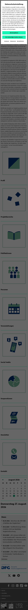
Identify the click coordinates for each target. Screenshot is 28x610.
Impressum (6, 41)
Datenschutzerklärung (16, 22)
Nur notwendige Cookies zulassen (14, 37)
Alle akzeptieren (14, 33)
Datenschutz (13, 41)
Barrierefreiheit (20, 41)
